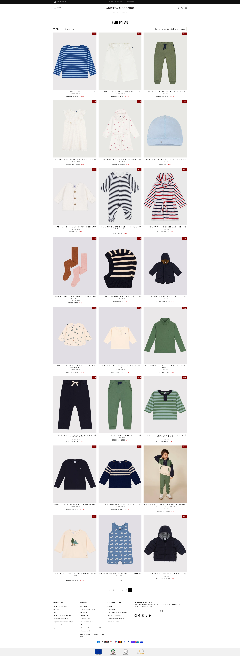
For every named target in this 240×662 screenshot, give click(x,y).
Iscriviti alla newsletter (115, 625)
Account (110, 606)
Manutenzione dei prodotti (62, 615)
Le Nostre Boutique (86, 621)
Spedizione (57, 628)
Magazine (83, 625)
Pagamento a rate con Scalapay (63, 621)
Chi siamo (83, 612)
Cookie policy (112, 609)
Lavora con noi (85, 618)
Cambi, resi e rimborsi (60, 606)
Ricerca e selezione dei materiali (90, 628)
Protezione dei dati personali (117, 618)
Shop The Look (85, 631)
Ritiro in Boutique (59, 625)
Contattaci (56, 609)
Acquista (75, 87)
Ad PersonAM (84, 606)
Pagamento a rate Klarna (61, 618)
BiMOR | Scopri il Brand (88, 609)
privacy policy (149, 606)
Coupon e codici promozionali (117, 612)
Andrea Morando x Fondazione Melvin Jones (92, 635)
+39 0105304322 (62, 2)
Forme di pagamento (114, 615)
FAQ (54, 612)
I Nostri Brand (84, 615)
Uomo (124, 12)
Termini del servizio (113, 621)
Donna (116, 12)
